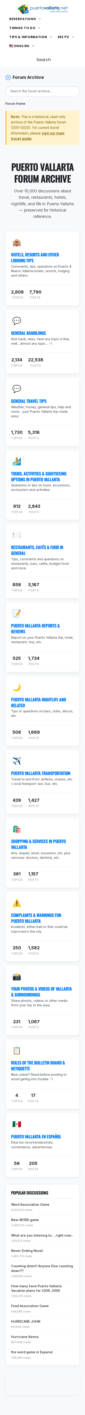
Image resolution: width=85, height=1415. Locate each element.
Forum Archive (28, 77)
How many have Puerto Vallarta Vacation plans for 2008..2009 (36, 1288)
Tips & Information (28, 37)
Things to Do (22, 28)
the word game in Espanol (32, 1352)
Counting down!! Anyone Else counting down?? (42, 1268)
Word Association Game (30, 1204)
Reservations (22, 19)
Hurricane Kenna (25, 1337)
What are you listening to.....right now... (42, 1235)
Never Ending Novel (27, 1251)
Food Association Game (30, 1306)
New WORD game (25, 1220)
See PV (63, 37)
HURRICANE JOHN (25, 1321)
